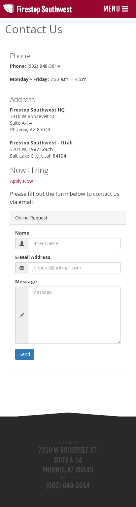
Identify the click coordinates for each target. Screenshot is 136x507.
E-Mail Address (33, 257)
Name (22, 233)
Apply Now (21, 181)
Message (26, 281)
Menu (112, 8)
